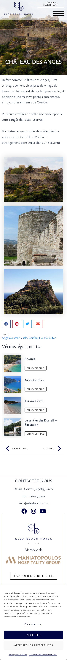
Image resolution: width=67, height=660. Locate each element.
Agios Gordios (34, 380)
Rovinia (30, 358)
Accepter (33, 635)
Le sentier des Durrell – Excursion (41, 422)
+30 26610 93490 (33, 496)
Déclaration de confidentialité (43, 654)
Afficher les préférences (33, 645)
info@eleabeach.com (33, 503)
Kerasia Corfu (34, 401)
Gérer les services (32, 624)
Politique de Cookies (18, 654)
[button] (6, 324)
